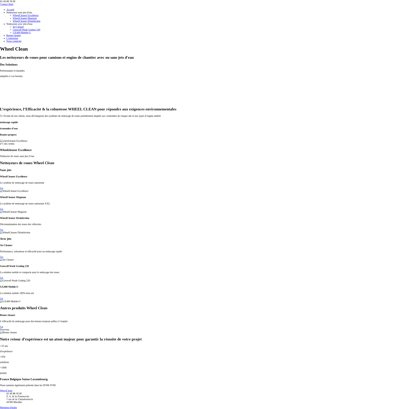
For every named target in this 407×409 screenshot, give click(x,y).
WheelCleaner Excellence (26, 15)
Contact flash (6, 4)
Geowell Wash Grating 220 (26, 29)
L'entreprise (12, 38)
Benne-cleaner (13, 35)
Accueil (10, 9)
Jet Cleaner (18, 26)
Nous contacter (13, 41)
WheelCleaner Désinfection (26, 21)
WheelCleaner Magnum (25, 18)
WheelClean (6, 390)
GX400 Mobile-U (22, 32)
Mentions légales (8, 407)
